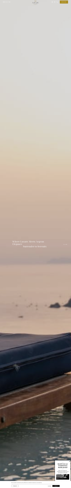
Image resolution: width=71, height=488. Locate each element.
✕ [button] (69, 461)
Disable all (15, 485)
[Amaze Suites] (35, 2)
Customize (49, 485)
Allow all (56, 485)
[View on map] (54, 1)
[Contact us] (52, 1)
